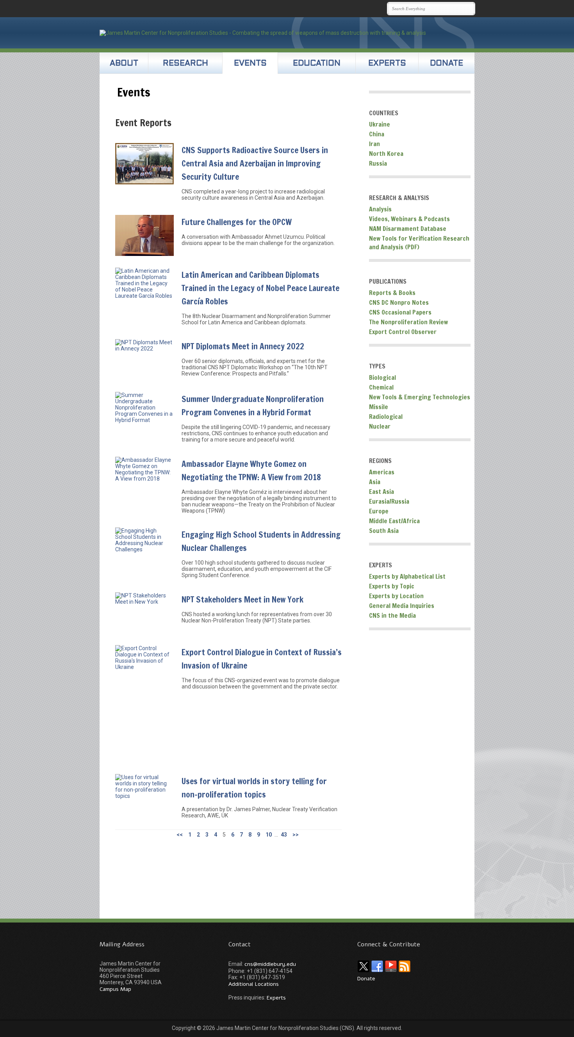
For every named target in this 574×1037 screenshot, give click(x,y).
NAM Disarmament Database (407, 228)
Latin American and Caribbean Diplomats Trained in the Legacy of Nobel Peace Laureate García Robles (260, 288)
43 (284, 834)
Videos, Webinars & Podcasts (409, 219)
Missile (378, 406)
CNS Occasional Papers (400, 312)
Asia (374, 481)
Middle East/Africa (394, 521)
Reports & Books (392, 292)
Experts (387, 63)
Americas (381, 472)
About (124, 63)
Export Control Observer (403, 331)
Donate (446, 63)
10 (269, 834)
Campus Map (115, 989)
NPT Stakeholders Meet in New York (242, 599)
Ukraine (379, 124)
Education (316, 63)
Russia (378, 163)
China (376, 134)
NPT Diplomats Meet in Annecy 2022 (243, 346)
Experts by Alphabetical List (407, 576)
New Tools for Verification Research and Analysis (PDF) (419, 242)
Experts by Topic (391, 586)
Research (185, 63)
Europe (379, 511)
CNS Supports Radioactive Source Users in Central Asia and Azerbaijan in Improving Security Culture (255, 163)
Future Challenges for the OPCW (237, 222)
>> (295, 834)
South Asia (384, 530)
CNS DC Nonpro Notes (399, 302)
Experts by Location (396, 596)
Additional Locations (253, 984)
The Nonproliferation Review (408, 322)
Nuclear (379, 426)
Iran (374, 143)
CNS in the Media (392, 615)
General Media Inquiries (401, 605)
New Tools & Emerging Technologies (419, 397)
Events (250, 63)
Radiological (386, 416)
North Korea (386, 153)
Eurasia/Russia (389, 501)
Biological (382, 377)
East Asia (381, 491)
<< (179, 834)
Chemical (381, 387)
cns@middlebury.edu (270, 964)
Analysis (380, 209)
